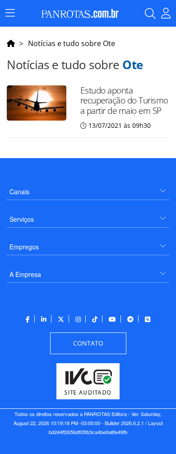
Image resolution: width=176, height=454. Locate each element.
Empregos (24, 246)
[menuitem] (88, 188)
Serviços (21, 219)
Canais (19, 191)
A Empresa (25, 274)
